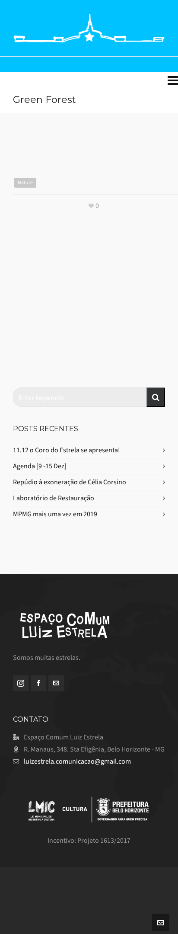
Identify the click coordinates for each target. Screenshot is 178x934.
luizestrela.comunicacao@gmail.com (77, 761)
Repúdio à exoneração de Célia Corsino (69, 481)
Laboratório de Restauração (53, 497)
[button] (155, 397)
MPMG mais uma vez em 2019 (55, 513)
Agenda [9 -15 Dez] (40, 465)
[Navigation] (173, 81)
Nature (25, 182)
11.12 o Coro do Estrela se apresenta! (66, 449)
